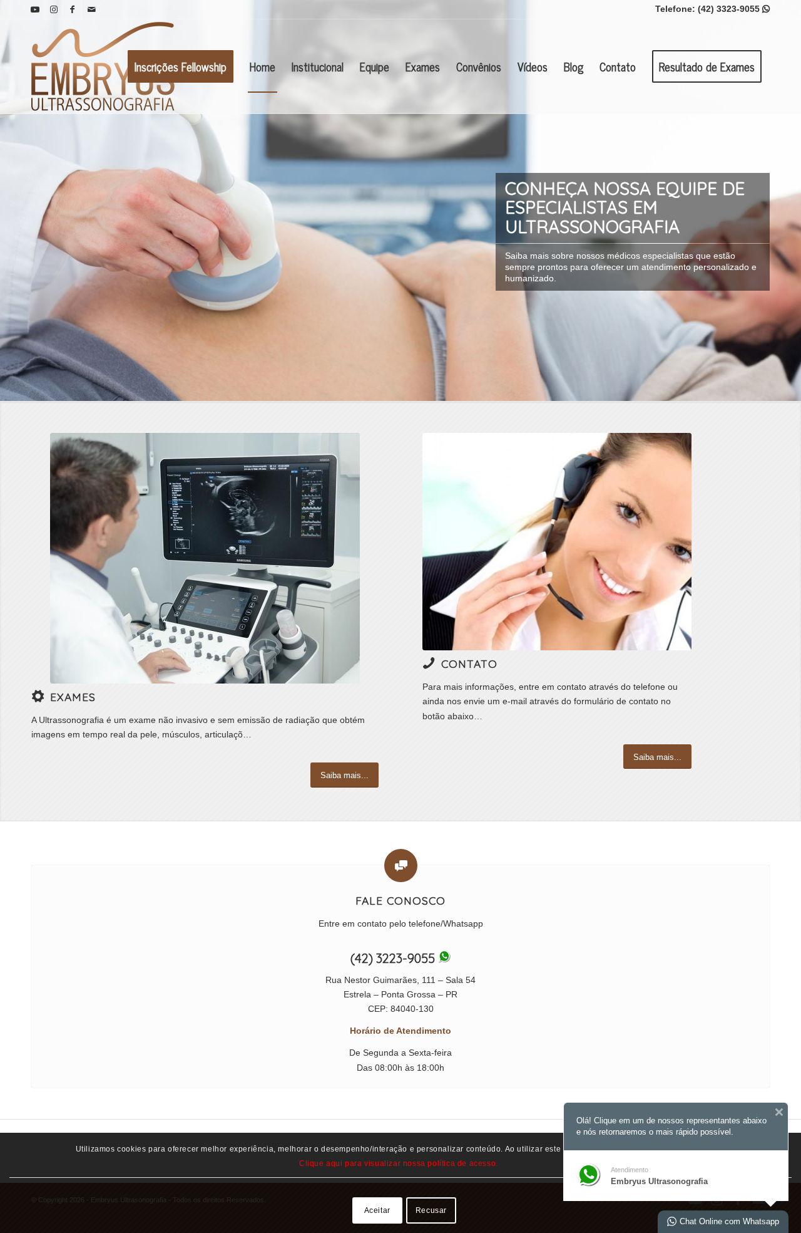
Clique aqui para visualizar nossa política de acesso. (398, 1163)
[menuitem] (181, 66)
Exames (73, 697)
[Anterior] (11, 200)
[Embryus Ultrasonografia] (106, 66)
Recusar (431, 1209)
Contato (469, 663)
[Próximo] (790, 200)
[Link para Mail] (91, 9)
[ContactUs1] (556, 541)
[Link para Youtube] (35, 9)
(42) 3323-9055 (734, 9)
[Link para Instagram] (53, 9)
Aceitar (377, 1209)
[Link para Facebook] (72, 9)
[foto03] (205, 558)
